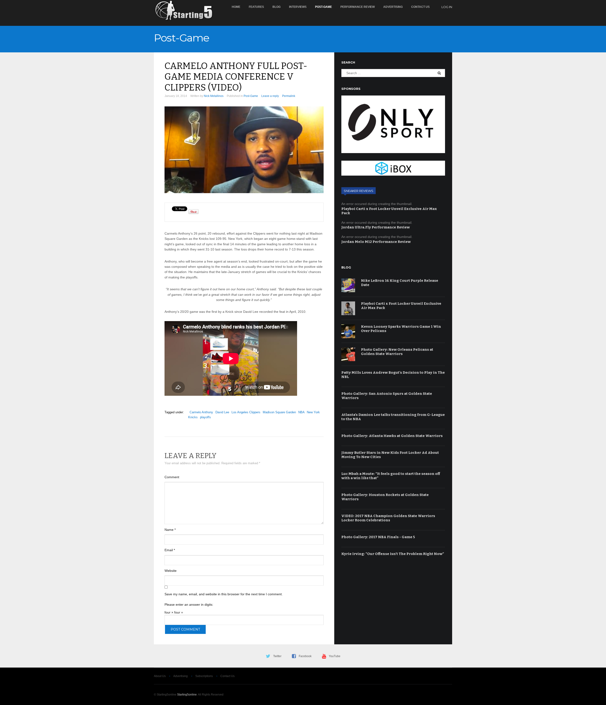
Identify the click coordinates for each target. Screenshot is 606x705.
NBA (301, 412)
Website (171, 571)
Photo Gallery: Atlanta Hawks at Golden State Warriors (392, 436)
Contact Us (420, 7)
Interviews (298, 7)
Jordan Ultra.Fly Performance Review (375, 227)
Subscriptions (204, 676)
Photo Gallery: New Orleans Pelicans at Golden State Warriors (397, 351)
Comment (172, 477)
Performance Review (357, 7)
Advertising (393, 7)
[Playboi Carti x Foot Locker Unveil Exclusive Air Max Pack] (348, 308)
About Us (160, 676)
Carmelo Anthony (201, 412)
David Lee (222, 412)
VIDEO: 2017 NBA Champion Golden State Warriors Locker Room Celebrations (388, 518)
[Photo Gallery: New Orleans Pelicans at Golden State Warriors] (348, 354)
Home (236, 7)
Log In (446, 7)
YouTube (334, 656)
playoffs (205, 417)
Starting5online (187, 694)
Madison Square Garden (279, 412)
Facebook (305, 656)
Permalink (288, 96)
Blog (276, 7)
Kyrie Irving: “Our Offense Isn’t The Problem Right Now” (392, 554)
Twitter (277, 656)
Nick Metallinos (213, 96)
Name (170, 530)
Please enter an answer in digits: (189, 604)
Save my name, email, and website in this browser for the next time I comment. (224, 594)
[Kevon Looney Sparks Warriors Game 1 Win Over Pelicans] (348, 331)
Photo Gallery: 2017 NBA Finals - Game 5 (378, 537)
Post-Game (323, 7)
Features (256, 7)
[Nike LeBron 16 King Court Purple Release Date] (348, 285)
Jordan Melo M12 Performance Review (376, 242)
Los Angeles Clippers (246, 412)
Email (170, 550)
